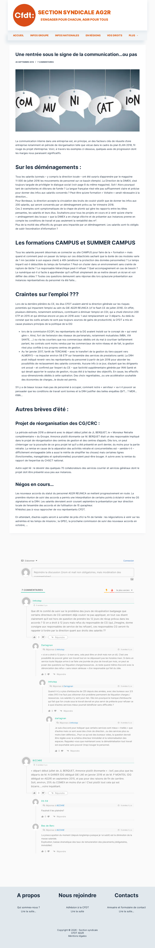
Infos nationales (67, 35)
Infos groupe (39, 35)
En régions (93, 35)
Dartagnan (68, 686)
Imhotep (60, 649)
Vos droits (114, 35)
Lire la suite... (28, 911)
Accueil (18, 35)
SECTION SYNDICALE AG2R (74, 12)
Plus (132, 35)
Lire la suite (77, 911)
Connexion (128, 560)
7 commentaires (45, 62)
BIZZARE (60, 805)
